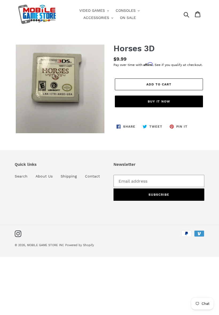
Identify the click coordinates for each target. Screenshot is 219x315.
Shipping (69, 176)
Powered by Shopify (79, 245)
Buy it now (159, 101)
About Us (44, 176)
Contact (92, 176)
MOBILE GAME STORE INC (46, 245)
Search (21, 176)
